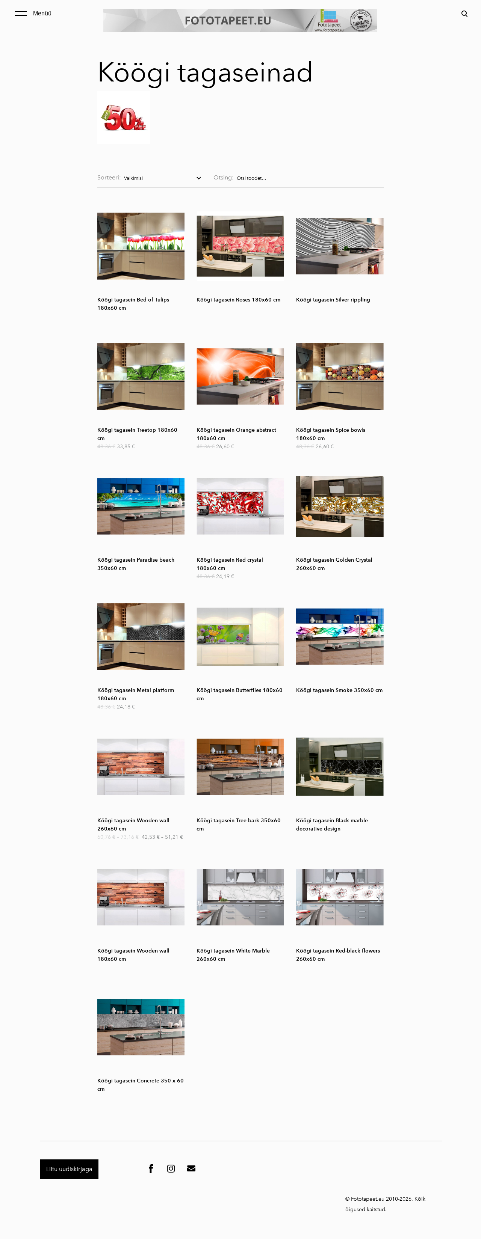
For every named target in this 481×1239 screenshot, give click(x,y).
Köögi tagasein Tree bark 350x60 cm (239, 824)
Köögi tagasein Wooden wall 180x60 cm (133, 955)
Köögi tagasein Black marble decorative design (332, 824)
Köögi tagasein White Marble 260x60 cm (233, 955)
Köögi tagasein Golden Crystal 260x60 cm (334, 564)
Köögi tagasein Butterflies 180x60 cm (240, 694)
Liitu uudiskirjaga (69, 1169)
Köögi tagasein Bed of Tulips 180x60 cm (133, 304)
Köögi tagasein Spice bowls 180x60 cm (330, 434)
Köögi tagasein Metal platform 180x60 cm (135, 694)
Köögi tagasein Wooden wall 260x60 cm (133, 824)
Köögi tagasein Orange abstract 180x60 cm (236, 434)
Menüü (42, 13)
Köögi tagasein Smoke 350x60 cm (339, 690)
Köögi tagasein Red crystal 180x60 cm (230, 564)
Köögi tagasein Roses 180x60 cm (238, 300)
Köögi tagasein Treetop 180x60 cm (137, 434)
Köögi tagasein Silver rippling (333, 300)
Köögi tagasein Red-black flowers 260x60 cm (338, 955)
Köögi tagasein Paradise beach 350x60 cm (135, 564)
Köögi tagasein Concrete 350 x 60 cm (140, 1085)
